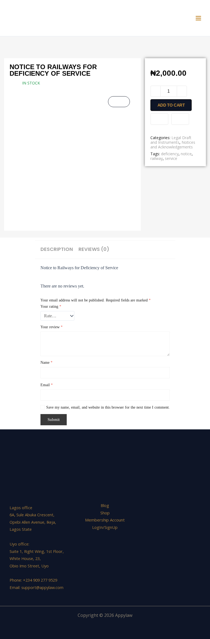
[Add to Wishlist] (159, 119)
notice (186, 153)
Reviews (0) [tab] (93, 249)
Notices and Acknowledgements (172, 145)
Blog (105, 505)
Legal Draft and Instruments (170, 140)
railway (156, 158)
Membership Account (105, 520)
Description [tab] (56, 249)
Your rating (50, 306)
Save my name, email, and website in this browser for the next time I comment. (108, 407)
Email (46, 385)
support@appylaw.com (42, 587)
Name (46, 362)
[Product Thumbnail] (119, 101)
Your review (51, 327)
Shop (105, 512)
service (171, 158)
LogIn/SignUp (105, 527)
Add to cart (171, 105)
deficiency (170, 153)
